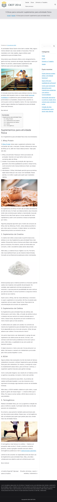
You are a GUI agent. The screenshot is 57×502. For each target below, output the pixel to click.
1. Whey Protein (9, 119)
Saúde (27, 2)
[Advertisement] (28, 29)
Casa (43, 56)
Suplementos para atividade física (12, 117)
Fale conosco (29, 6)
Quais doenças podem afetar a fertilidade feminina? (48, 76)
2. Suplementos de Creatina (12, 120)
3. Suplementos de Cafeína (12, 122)
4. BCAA (8, 124)
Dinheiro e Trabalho (41, 2)
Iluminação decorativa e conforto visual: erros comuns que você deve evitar (49, 101)
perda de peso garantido (28, 450)
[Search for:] (49, 46)
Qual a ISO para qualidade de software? (49, 82)
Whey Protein (6, 144)
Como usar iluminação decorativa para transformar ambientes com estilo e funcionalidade (49, 90)
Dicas (32, 2)
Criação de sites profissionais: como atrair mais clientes (48, 109)
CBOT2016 (32, 499)
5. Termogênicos (9, 125)
